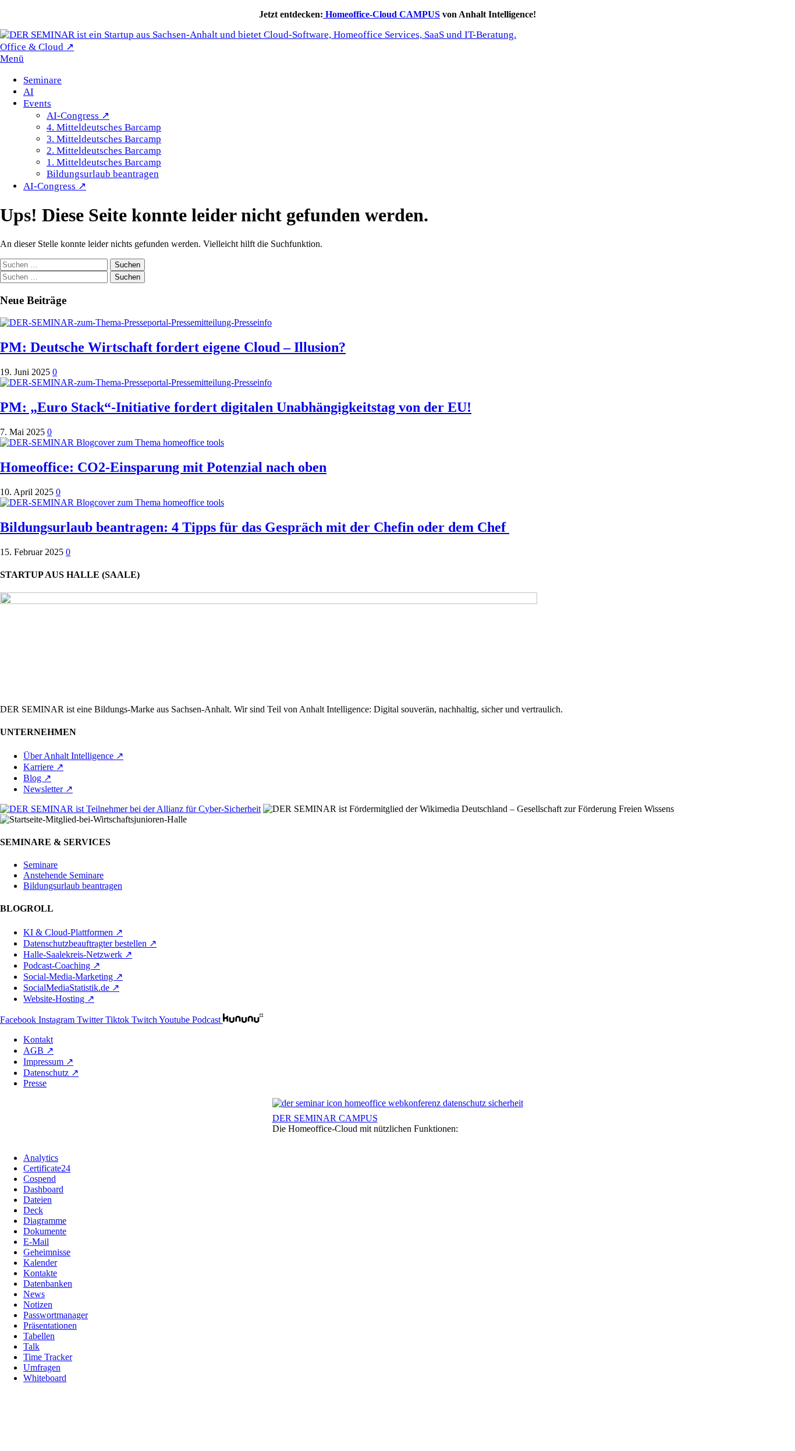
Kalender (40, 1263)
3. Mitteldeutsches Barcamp (104, 138)
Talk (31, 1346)
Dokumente (44, 1231)
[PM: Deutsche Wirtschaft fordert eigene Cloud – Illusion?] (136, 322)
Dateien (37, 1200)
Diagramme (44, 1221)
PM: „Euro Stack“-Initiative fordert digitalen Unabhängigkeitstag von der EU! (235, 407)
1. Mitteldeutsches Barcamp (104, 162)
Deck (33, 1210)
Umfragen (42, 1367)
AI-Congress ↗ (78, 115)
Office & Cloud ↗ (37, 46)
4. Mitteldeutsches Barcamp (104, 127)
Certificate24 (46, 1168)
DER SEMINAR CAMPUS (325, 1118)
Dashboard (43, 1189)
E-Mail (36, 1242)
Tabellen (39, 1336)
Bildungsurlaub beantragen (103, 173)
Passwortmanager (55, 1315)
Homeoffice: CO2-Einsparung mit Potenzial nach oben (163, 467)
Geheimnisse (46, 1252)
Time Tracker (47, 1357)
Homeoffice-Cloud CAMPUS (381, 14)
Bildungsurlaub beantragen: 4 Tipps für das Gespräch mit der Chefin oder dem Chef (254, 527)
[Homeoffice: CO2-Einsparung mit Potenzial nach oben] (112, 442)
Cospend (39, 1179)
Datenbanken (47, 1283)
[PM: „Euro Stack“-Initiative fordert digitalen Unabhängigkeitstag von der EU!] (136, 382)
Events (37, 103)
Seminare (42, 80)
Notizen (37, 1304)
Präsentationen (50, 1325)
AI (28, 91)
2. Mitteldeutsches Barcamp (104, 150)
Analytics (40, 1158)
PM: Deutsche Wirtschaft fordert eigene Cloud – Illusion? (173, 347)
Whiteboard (44, 1378)
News (34, 1294)
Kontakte (40, 1273)
